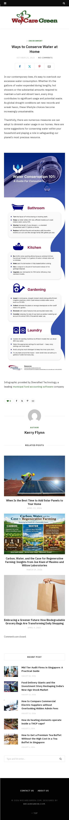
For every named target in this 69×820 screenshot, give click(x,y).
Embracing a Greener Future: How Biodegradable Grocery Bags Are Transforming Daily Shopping (34, 621)
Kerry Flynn (34, 432)
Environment (36, 41)
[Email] (49, 66)
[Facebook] (20, 66)
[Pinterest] (39, 66)
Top (35, 813)
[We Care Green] (34, 17)
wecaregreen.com (34, 804)
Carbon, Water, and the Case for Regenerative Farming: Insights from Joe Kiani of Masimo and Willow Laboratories (34, 562)
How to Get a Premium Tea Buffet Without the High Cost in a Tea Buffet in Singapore (41, 739)
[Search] (64, 3)
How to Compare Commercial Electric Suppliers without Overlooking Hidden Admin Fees (40, 705)
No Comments (45, 58)
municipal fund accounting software (33, 386)
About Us (43, 790)
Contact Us (27, 790)
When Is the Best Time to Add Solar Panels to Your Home (34, 502)
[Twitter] (30, 66)
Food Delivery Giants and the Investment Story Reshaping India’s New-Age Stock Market (43, 686)
